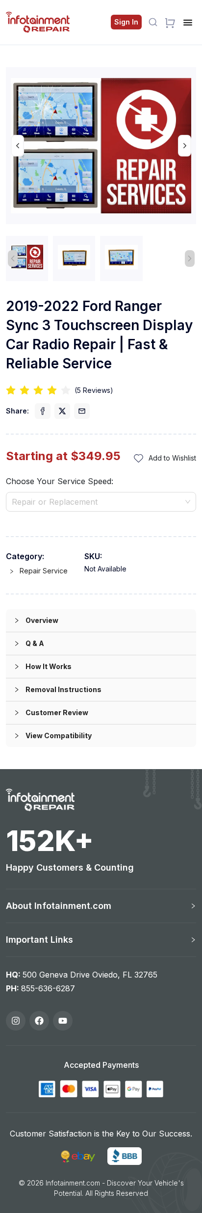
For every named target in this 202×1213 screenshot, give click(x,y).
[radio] (11, 391)
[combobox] (101, 501)
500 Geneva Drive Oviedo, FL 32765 (90, 975)
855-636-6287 (48, 988)
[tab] (101, 620)
